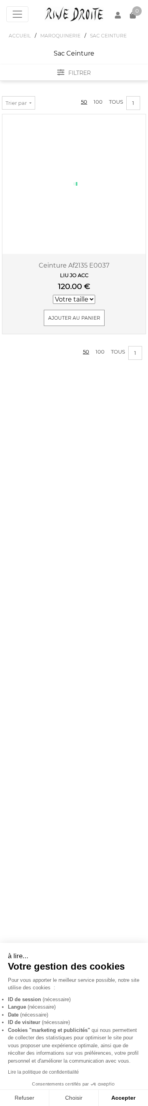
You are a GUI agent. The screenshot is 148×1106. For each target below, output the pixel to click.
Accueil (20, 36)
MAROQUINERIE (60, 36)
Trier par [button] (17, 103)
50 (84, 102)
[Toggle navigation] (17, 14)
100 (98, 102)
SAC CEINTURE (108, 36)
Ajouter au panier (74, 318)
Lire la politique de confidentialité (43, 1072)
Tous (116, 102)
